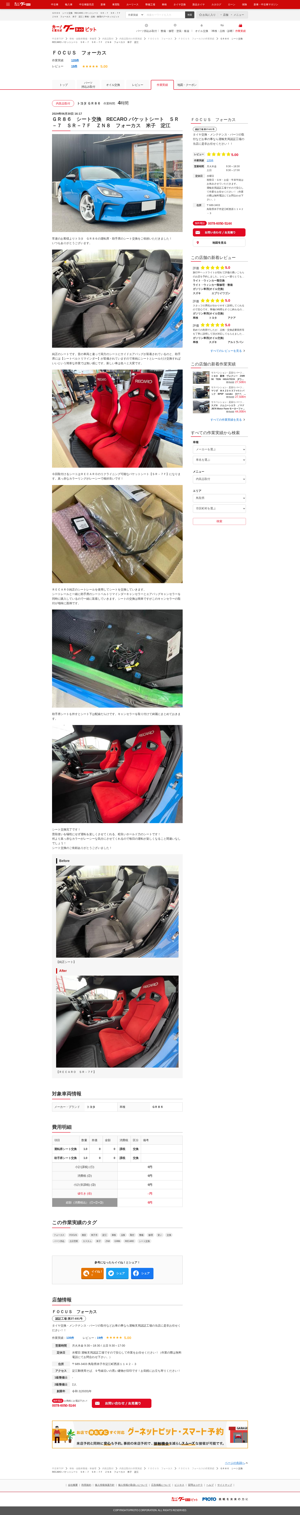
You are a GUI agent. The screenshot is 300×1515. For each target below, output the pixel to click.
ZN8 (108, 1241)
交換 (169, 1235)
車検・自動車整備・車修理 (82, 38)
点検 (123, 1235)
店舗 (225, 14)
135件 (75, 60)
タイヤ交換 (179, 4)
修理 (150, 1235)
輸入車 (68, 4)
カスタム (87, 1241)
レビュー (137, 84)
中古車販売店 (86, 4)
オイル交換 (201, 30)
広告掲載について (161, 1485)
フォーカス (59, 1235)
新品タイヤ (198, 4)
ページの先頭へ (235, 1463)
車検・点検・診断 (222, 30)
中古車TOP (57, 38)
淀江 (104, 1235)
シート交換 (144, 1241)
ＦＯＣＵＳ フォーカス (160, 38)
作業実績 (240, 30)
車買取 (116, 4)
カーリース (132, 4)
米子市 (94, 1235)
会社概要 (73, 1485)
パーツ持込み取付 (146, 30)
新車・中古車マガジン (266, 4)
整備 (141, 1235)
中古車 (54, 4)
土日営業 (73, 1241)
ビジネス (179, 1485)
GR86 (117, 1241)
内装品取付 (107, 38)
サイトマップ (224, 1485)
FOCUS (73, 1235)
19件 (74, 66)
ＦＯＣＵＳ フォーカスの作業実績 (196, 38)
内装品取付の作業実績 (130, 38)
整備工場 (150, 4)
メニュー (238, 14)
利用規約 (86, 1485)
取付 (132, 1235)
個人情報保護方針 (104, 1485)
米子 (98, 1241)
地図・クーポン (187, 84)
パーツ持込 (59, 1241)
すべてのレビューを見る (226, 350)
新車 (103, 4)
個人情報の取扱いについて (133, 1485)
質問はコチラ (195, 1485)
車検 (164, 4)
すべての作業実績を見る (226, 419)
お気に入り (209, 14)
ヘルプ (210, 1485)
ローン (231, 4)
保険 (244, 4)
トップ (63, 84)
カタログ (216, 4)
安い (160, 1235)
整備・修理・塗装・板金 (175, 30)
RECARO (129, 1241)
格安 (84, 1235)
